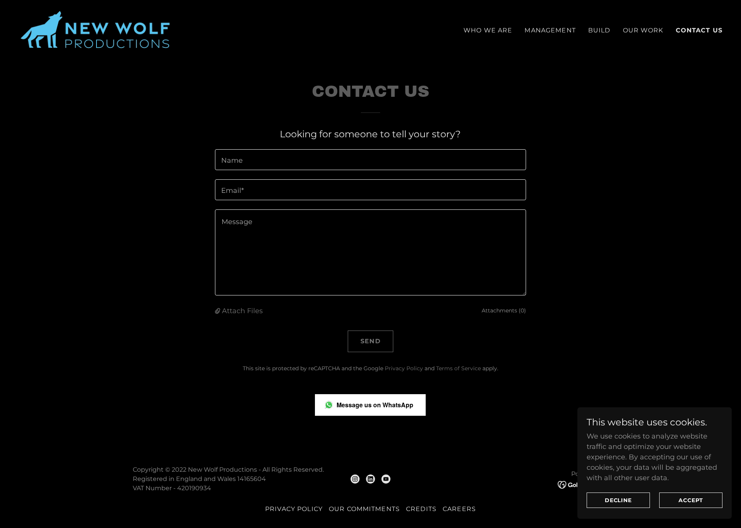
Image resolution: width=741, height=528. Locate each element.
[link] (96, 29)
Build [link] (599, 30)
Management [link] (549, 30)
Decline (618, 500)
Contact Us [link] (699, 30)
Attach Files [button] (242, 311)
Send (370, 341)
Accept (690, 500)
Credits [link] (421, 509)
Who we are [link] (488, 30)
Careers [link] (459, 509)
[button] (218, 311)
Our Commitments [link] (364, 509)
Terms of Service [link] (458, 368)
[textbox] (370, 159)
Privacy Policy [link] (404, 368)
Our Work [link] (643, 30)
